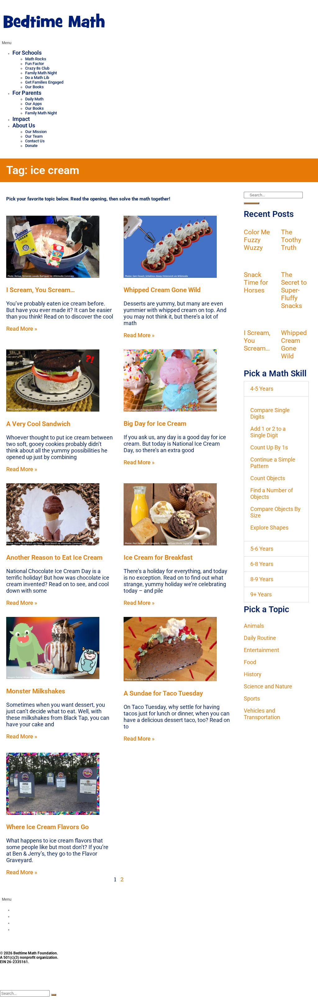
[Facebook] (8, 980)
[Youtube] (42, 980)
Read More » (21, 328)
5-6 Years (261, 548)
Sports (252, 698)
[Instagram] (25, 980)
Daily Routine (260, 638)
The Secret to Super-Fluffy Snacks (294, 290)
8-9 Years (261, 579)
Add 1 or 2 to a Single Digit (268, 432)
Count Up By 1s (269, 447)
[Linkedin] (59, 980)
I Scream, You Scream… (40, 290)
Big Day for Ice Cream (155, 423)
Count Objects (267, 478)
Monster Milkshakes (35, 691)
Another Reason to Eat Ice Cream (54, 557)
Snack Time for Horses (256, 282)
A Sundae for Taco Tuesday (163, 693)
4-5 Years (261, 388)
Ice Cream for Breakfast (158, 557)
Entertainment (261, 650)
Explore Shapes (269, 527)
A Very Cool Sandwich (38, 424)
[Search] (251, 203)
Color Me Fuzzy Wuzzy (257, 239)
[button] (276, 388)
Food (250, 662)
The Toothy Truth (291, 239)
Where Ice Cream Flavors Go (47, 827)
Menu (6, 43)
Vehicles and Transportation (262, 713)
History (252, 674)
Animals (254, 625)
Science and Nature (268, 686)
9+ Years (261, 594)
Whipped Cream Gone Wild (162, 290)
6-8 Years (261, 564)
